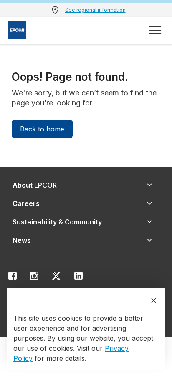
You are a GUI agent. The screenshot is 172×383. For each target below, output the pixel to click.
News (22, 240)
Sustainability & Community (57, 222)
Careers (26, 203)
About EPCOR (35, 185)
